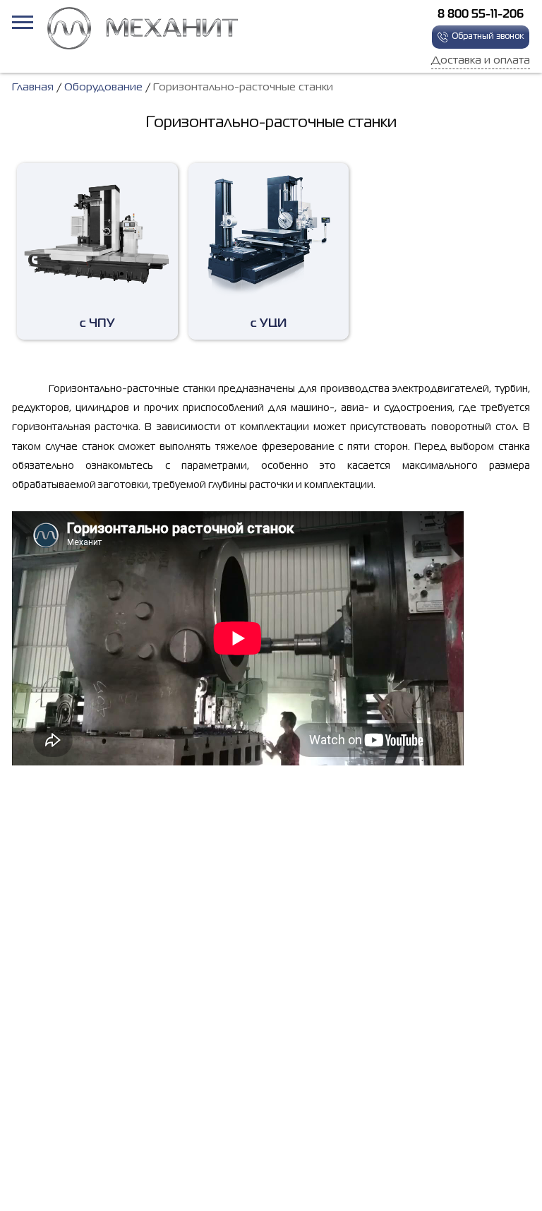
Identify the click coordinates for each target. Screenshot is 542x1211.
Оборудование (103, 88)
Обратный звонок (488, 36)
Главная (33, 88)
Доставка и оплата (480, 61)
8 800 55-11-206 (481, 15)
